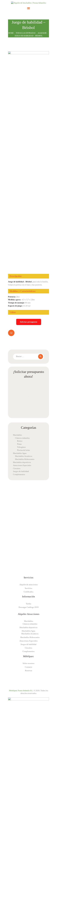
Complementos (19, 474)
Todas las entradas (26, 33)
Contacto (28, 667)
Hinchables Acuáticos (23, 456)
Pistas (19, 444)
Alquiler (42, 33)
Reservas (28, 670)
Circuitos (16, 468)
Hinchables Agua (19, 453)
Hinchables (17, 435)
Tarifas (28, 604)
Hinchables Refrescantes (24, 459)
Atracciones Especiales (22, 465)
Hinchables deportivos (22, 462)
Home (11, 33)
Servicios (28, 588)
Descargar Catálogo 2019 (29, 607)
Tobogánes (21, 447)
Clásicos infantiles (22, 438)
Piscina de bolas (23, 450)
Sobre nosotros (28, 663)
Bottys (19, 441)
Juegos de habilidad (21, 471)
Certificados (28, 592)
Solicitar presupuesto (28, 322)
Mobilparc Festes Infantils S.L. (21, 690)
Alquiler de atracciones (28, 584)
